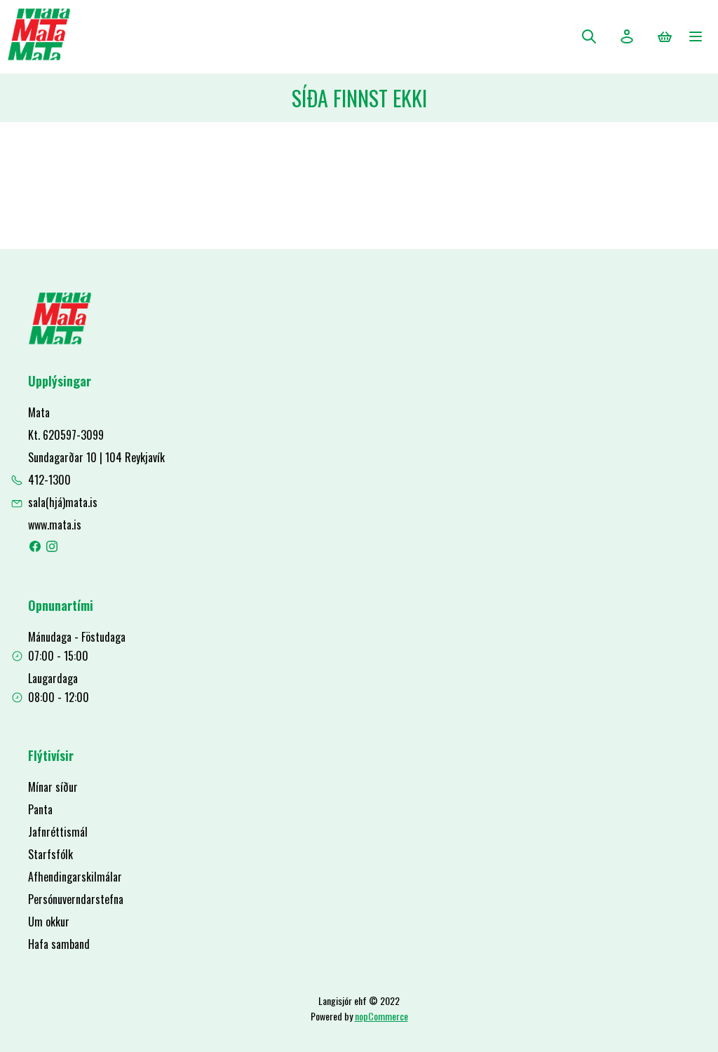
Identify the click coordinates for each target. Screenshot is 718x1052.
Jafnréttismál (58, 831)
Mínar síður (53, 786)
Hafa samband (59, 944)
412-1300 (49, 479)
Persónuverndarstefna (75, 899)
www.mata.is (54, 524)
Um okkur (48, 921)
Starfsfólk (50, 854)
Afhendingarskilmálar (75, 876)
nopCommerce (381, 1016)
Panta (40, 809)
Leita (589, 36)
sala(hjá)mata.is (62, 502)
